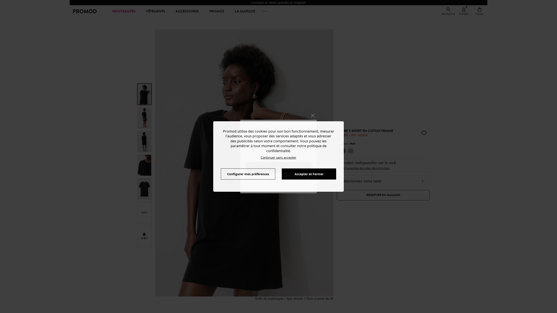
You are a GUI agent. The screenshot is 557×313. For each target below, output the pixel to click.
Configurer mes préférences (248, 174)
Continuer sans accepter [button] (278, 157)
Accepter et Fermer (309, 174)
